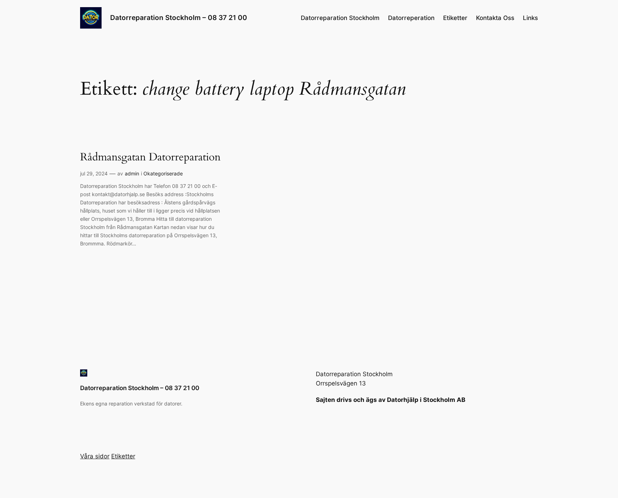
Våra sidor (94, 456)
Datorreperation (411, 17)
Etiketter (455, 17)
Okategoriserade (163, 173)
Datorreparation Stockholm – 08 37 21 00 (178, 17)
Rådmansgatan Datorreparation (150, 157)
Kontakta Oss (495, 17)
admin (132, 173)
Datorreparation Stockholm (340, 17)
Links (530, 17)
